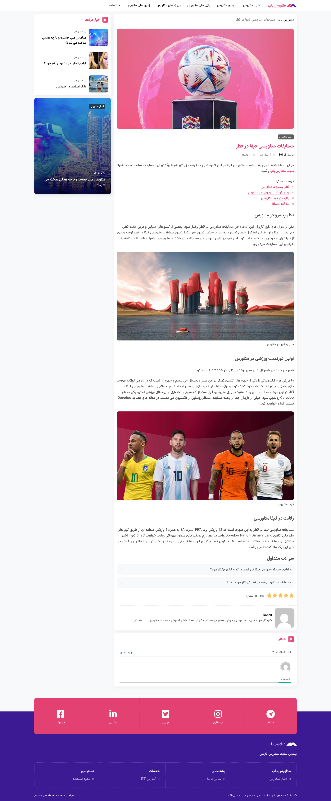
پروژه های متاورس (169, 5)
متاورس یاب (286, 19)
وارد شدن (126, 652)
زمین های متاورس (138, 5)
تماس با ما (214, 779)
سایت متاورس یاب (282, 171)
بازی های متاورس (198, 5)
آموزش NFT (148, 779)
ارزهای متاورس (226, 5)
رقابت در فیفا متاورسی (275, 198)
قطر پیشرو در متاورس (275, 187)
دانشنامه (114, 5)
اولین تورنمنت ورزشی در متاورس (268, 192)
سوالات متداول (280, 204)
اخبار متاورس (251, 5)
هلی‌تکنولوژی (40, 796)
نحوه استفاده (81, 779)
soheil (283, 155)
